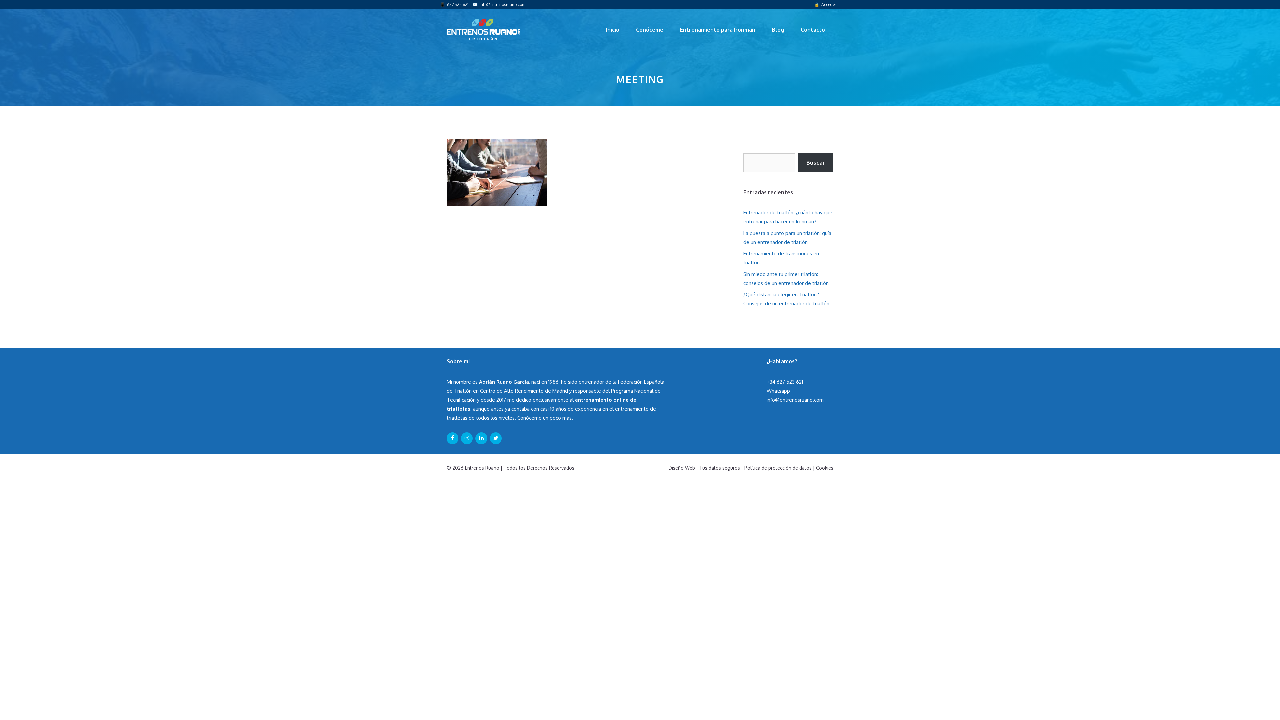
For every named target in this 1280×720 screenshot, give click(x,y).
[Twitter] (496, 438)
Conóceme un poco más (544, 418)
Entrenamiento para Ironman (717, 29)
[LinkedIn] (481, 438)
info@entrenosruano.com (502, 4)
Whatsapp (778, 391)
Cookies (824, 468)
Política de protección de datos (778, 468)
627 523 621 (458, 4)
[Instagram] (467, 438)
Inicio (612, 29)
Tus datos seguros (719, 468)
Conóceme (649, 29)
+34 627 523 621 (785, 382)
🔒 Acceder (825, 4)
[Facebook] (452, 438)
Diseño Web (682, 468)
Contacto (813, 29)
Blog (778, 29)
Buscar (815, 162)
